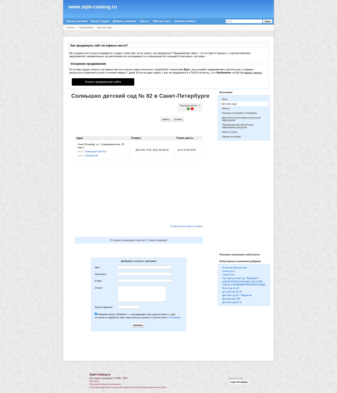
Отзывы (178, 119)
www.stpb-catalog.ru (92, 7)
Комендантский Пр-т (96, 151)
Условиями (175, 317)
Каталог (71, 27)
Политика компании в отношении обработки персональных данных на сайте (128, 387)
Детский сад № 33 (232, 302)
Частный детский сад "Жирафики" (240, 278)
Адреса (165, 119)
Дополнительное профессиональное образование (241, 118)
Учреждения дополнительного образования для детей (238, 126)
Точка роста (228, 271)
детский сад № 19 (232, 291)
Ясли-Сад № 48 (230, 288)
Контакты (94, 381)
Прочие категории (231, 136)
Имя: (98, 267)
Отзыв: (99, 288)
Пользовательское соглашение (105, 384)
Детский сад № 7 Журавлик (237, 295)
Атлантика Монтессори (234, 267)
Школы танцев (229, 132)
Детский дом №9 (231, 298)
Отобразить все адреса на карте (186, 226)
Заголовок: (101, 274)
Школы (226, 108)
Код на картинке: (104, 307)
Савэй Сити (228, 274)
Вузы (225, 99)
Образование (86, 27)
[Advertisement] (244, 196)
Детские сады (104, 27)
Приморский (91, 155)
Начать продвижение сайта (103, 81)
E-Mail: (98, 281)
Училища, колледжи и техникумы (239, 113)
